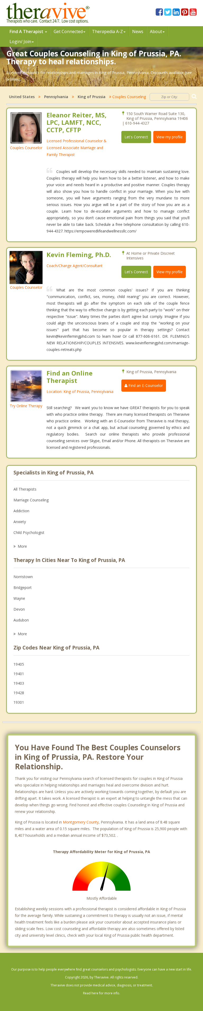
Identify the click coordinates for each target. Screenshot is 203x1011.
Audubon (21, 620)
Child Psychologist (28, 532)
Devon (19, 609)
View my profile (169, 136)
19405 (18, 664)
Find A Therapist (27, 31)
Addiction (21, 510)
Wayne (19, 598)
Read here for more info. (101, 993)
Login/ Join (20, 41)
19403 (18, 683)
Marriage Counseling (31, 499)
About (156, 31)
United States (22, 96)
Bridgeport (22, 587)
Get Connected (68, 31)
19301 (18, 702)
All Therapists (24, 489)
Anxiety (19, 521)
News (137, 31)
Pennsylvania (56, 96)
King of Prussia (91, 96)
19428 (18, 692)
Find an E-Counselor (145, 385)
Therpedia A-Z (107, 31)
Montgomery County (81, 822)
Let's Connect (136, 136)
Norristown (23, 576)
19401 (18, 673)
